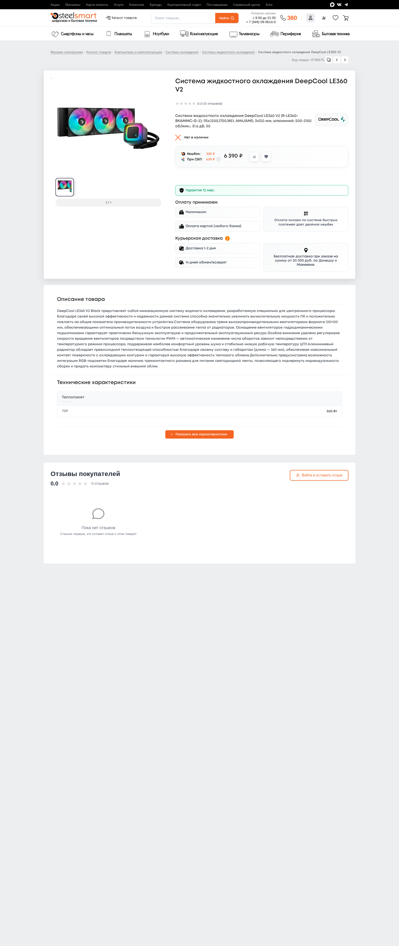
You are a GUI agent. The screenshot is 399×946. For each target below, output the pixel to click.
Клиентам (136, 4)
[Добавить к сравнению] (254, 156)
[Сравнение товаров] (323, 17)
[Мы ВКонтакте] (339, 4)
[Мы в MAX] (332, 4)
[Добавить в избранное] (266, 156)
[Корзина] (345, 18)
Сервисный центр (246, 4)
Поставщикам (217, 4)
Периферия (291, 34)
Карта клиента (97, 4)
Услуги (119, 4)
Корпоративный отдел (184, 4)
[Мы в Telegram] (346, 4)
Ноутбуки (161, 34)
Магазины (72, 4)
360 (292, 18)
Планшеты (123, 34)
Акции (55, 4)
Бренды (156, 4)
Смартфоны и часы (77, 34)
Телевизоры (249, 34)
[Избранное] (335, 18)
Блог (269, 4)
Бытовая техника (336, 34)
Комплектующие (204, 34)
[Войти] (310, 17)
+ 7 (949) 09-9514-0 (261, 22)
